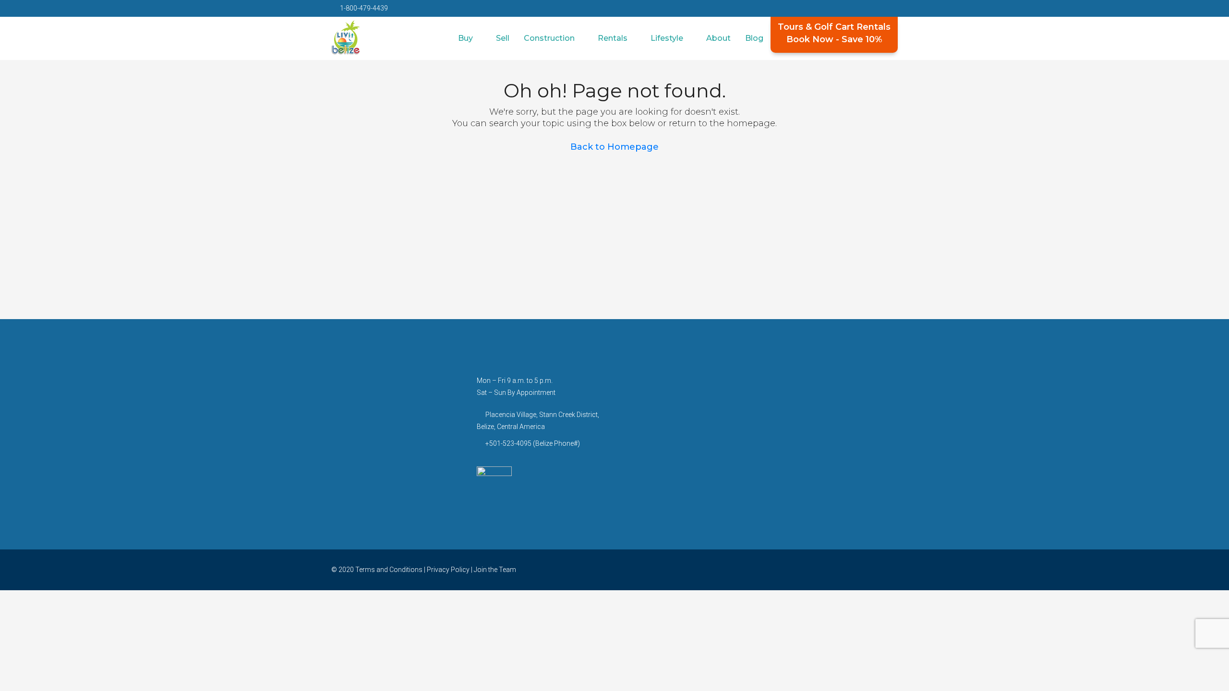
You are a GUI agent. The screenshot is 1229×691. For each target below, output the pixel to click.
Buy (465, 38)
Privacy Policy (448, 569)
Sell (502, 38)
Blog (754, 38)
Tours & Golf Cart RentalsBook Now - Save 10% (834, 33)
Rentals (612, 38)
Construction (549, 38)
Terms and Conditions (388, 569)
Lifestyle (667, 38)
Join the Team (495, 569)
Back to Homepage (614, 147)
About (718, 38)
